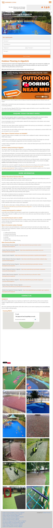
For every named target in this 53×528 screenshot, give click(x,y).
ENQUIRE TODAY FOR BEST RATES (26, 113)
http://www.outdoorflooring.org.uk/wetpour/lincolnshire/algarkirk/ (18, 206)
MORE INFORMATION (26, 173)
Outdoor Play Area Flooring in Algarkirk (10, 515)
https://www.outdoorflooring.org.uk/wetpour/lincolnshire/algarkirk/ (17, 286)
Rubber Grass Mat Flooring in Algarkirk (10, 518)
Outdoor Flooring (47, 512)
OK (35, 319)
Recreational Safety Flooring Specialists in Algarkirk (13, 522)
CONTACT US (26, 295)
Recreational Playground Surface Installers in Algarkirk (14, 520)
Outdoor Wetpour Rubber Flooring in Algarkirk (12, 525)
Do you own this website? (20, 319)
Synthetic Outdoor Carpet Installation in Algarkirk (13, 516)
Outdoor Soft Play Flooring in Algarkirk (10, 519)
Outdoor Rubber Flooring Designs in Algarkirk (12, 514)
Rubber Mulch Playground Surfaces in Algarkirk (12, 523)
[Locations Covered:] (2, 2)
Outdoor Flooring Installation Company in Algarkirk (13, 512)
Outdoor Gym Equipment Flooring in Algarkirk (12, 526)
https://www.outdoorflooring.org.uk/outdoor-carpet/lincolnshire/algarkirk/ (30, 255)
